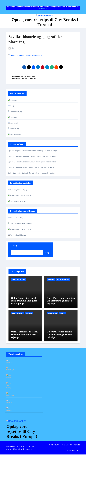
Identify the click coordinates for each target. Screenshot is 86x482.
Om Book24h (54, 445)
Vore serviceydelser (72, 450)
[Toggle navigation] (9, 20)
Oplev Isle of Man (18, 279)
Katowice (51, 279)
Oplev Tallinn (52, 313)
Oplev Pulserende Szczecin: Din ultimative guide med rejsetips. (32, 162)
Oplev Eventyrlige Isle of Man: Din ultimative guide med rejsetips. (32, 151)
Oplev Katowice (63, 279)
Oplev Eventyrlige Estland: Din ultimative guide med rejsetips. (31, 173)
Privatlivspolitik (66, 445)
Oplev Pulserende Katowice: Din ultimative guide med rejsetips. (32, 156)
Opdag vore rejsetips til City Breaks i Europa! (21, 431)
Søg (15, 245)
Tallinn (62, 313)
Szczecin (29, 313)
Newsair (17, 449)
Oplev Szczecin (17, 313)
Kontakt (77, 445)
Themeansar (27, 449)
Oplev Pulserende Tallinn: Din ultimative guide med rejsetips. (31, 167)
